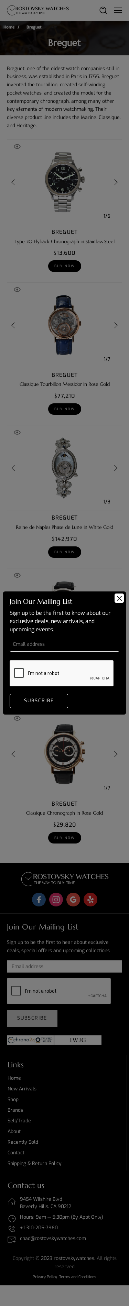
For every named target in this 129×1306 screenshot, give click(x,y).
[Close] (119, 598)
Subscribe (39, 700)
